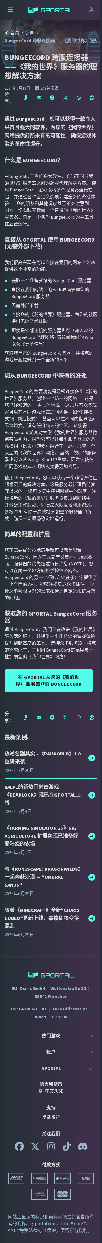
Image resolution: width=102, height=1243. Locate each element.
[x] (35, 1149)
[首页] (51, 10)
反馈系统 (51, 1117)
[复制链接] (25, 97)
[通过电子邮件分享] (38, 97)
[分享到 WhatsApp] (78, 97)
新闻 (30, 33)
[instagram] (51, 1149)
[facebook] (19, 1149)
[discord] (82, 1149)
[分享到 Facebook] (52, 97)
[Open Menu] (11, 10)
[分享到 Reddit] (91, 97)
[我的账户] (91, 10)
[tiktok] (66, 1149)
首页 (14, 33)
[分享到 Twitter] (65, 97)
